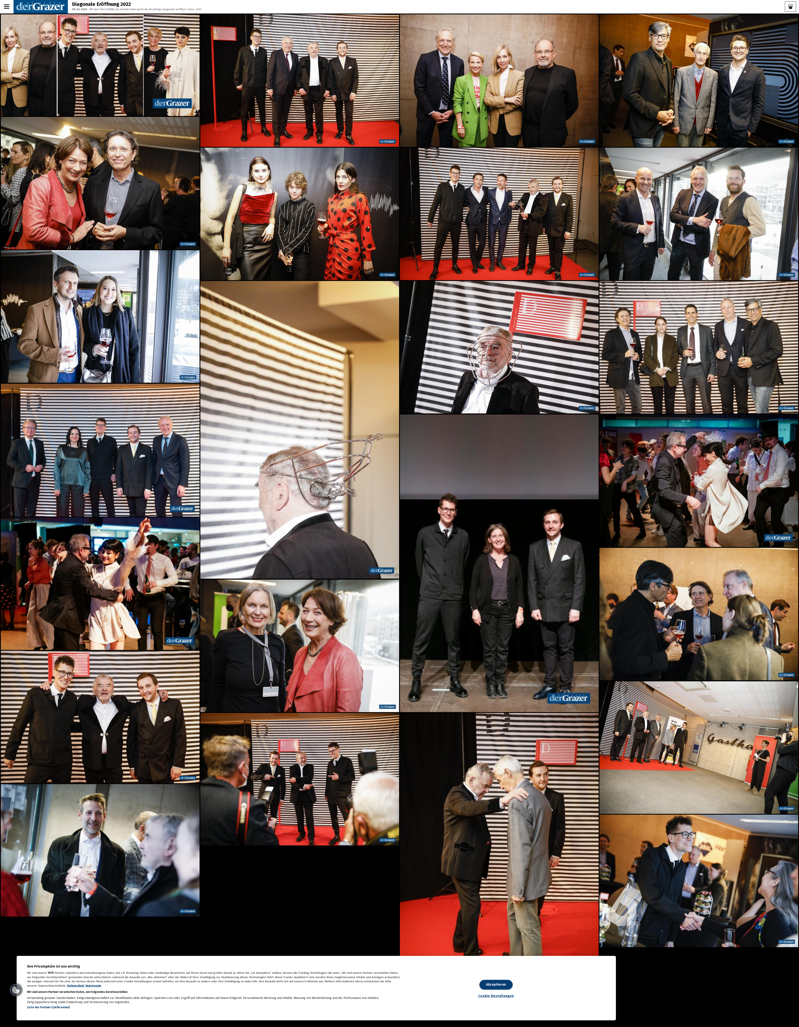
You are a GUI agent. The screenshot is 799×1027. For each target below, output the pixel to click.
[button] (16, 990)
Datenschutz (75, 985)
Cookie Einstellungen (496, 996)
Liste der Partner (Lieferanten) (48, 1007)
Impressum (93, 985)
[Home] (41, 6)
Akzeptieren (496, 984)
